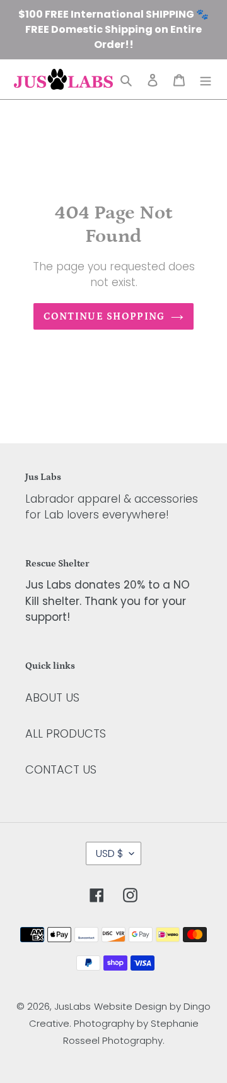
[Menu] (205, 79)
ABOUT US (52, 697)
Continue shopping (104, 316)
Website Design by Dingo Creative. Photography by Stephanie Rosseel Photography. (120, 1023)
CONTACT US (60, 769)
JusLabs (72, 1006)
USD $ (109, 853)
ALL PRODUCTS (65, 733)
